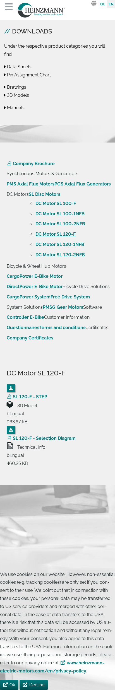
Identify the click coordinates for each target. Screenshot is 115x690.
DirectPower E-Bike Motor (35, 286)
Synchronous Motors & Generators (42, 173)
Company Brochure (34, 163)
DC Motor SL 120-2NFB (60, 254)
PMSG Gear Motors (63, 307)
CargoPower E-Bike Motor (35, 276)
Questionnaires (23, 327)
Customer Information (67, 317)
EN (111, 4)
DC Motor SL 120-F (55, 234)
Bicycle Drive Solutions (86, 286)
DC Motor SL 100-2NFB (60, 223)
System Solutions (25, 307)
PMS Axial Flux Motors (30, 184)
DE (102, 4)
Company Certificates (30, 338)
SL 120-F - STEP (30, 396)
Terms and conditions (62, 327)
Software (92, 307)
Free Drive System (70, 297)
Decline (36, 684)
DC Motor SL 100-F (55, 203)
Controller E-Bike (25, 317)
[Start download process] (11, 388)
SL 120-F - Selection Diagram (44, 438)
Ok (12, 684)
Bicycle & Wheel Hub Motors (36, 266)
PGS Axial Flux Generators (82, 184)
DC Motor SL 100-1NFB (60, 213)
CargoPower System (29, 297)
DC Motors (18, 194)
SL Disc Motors (44, 194)
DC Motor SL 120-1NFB (59, 244)
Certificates (96, 327)
